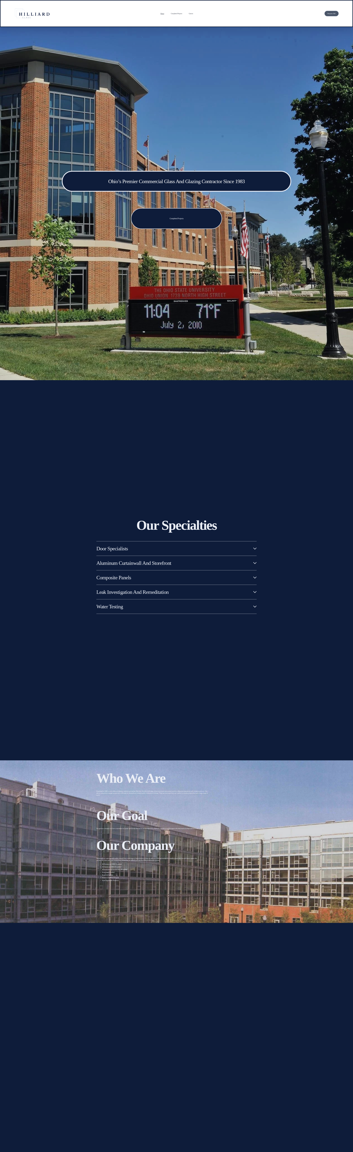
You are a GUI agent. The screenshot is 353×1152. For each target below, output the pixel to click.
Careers (191, 13)
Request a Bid (331, 13)
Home (162, 13)
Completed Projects (176, 13)
